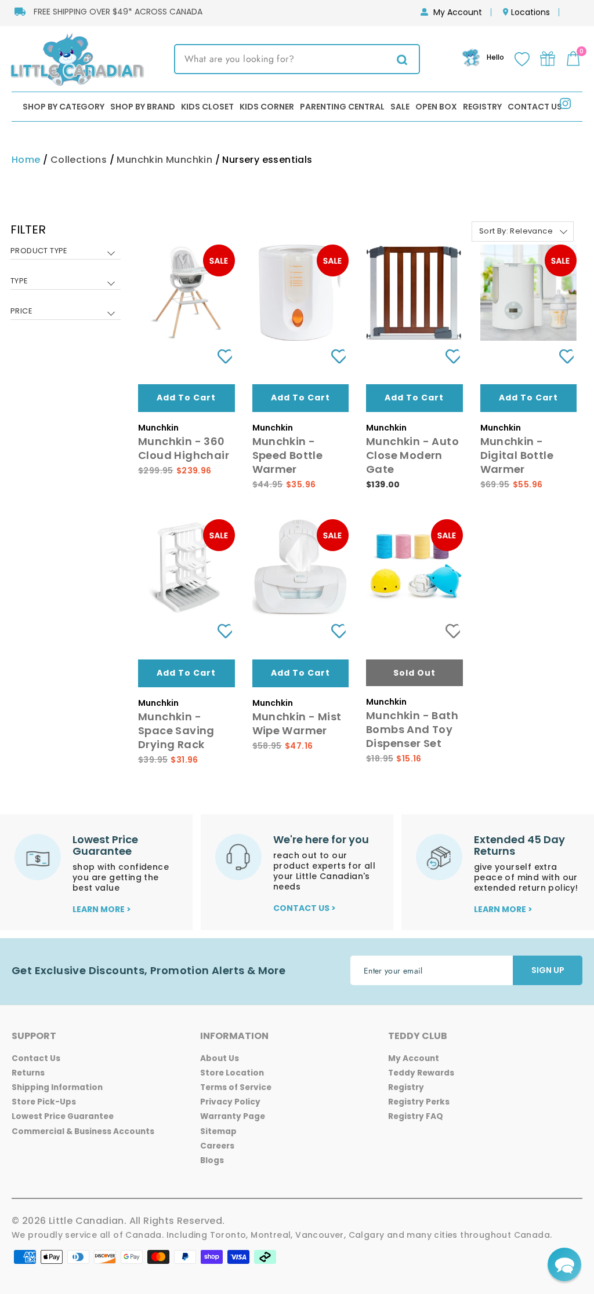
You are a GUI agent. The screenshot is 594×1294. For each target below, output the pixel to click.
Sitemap (218, 1131)
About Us (219, 1058)
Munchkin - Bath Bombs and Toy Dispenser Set (412, 729)
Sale (400, 106)
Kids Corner (267, 106)
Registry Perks (419, 1101)
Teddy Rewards (421, 1072)
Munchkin (140, 159)
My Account (457, 12)
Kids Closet (207, 106)
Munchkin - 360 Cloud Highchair (183, 448)
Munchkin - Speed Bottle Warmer (287, 455)
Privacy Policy (230, 1101)
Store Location (232, 1072)
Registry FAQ (415, 1116)
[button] (564, 1264)
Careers (217, 1145)
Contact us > (304, 908)
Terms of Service (235, 1087)
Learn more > (102, 909)
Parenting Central (342, 106)
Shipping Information (57, 1087)
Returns (28, 1072)
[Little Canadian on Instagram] (565, 106)
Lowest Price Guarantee (63, 1116)
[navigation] (65, 279)
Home (26, 159)
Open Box (436, 106)
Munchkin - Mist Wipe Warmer (297, 723)
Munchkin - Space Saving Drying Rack (176, 730)
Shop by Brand (142, 106)
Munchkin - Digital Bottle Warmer (517, 455)
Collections (78, 159)
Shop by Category (63, 106)
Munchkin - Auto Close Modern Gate (412, 455)
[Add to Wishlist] (220, 356)
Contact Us (535, 106)
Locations (530, 12)
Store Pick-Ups (44, 1101)
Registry (482, 106)
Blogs (212, 1160)
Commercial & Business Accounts (83, 1131)
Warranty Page (232, 1116)
